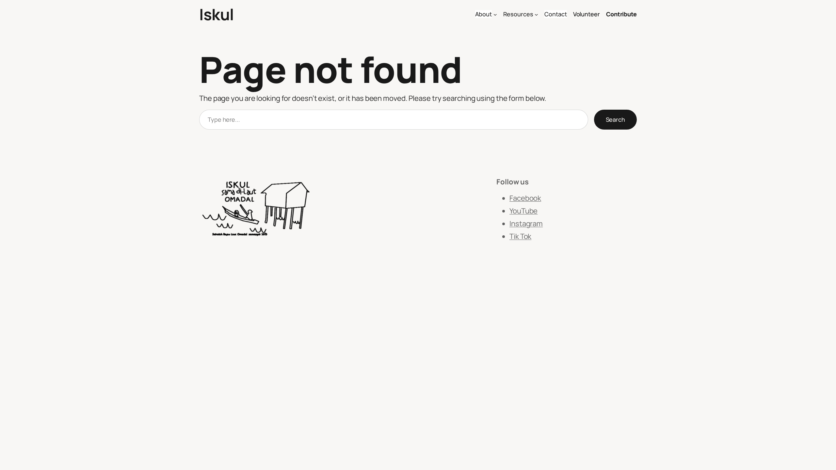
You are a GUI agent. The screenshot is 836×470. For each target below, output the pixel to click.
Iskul (216, 14)
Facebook (525, 198)
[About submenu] (495, 14)
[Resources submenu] (536, 14)
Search (615, 119)
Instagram (526, 223)
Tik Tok (520, 236)
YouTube (523, 211)
